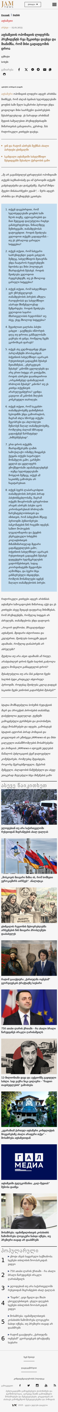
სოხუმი (4, 62)
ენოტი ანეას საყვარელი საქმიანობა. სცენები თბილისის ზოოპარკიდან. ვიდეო (30, 1260)
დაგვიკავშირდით (29, 1367)
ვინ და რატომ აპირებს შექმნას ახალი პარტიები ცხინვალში (26, 148)
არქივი (6, 27)
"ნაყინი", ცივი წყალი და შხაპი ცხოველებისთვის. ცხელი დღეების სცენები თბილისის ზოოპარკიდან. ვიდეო (28, 1303)
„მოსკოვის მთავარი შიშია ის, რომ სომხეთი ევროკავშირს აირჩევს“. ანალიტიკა (27, 879)
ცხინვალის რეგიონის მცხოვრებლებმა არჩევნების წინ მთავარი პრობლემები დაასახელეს (23, 930)
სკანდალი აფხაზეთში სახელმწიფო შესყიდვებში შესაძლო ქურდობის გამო (27, 158)
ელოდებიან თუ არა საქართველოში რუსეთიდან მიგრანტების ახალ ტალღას (24, 830)
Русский (5, 15)
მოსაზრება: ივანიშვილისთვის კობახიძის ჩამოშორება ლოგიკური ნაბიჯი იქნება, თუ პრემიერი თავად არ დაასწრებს (26, 1236)
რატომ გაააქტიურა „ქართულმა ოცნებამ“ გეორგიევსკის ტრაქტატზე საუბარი (25, 981)
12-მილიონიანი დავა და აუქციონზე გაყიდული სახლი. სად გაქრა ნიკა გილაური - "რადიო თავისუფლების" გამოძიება (28, 1081)
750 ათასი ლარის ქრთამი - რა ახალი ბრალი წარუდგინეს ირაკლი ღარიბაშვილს (28, 1030)
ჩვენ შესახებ (29, 1357)
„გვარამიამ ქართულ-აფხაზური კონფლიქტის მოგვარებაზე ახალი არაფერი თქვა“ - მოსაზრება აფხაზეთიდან (27, 1134)
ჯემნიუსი (5, 56)
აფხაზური (7, 94)
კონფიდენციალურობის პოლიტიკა (29, 1378)
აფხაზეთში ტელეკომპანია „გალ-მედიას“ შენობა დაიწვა (25, 1185)
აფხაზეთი (7, 21)
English (16, 15)
